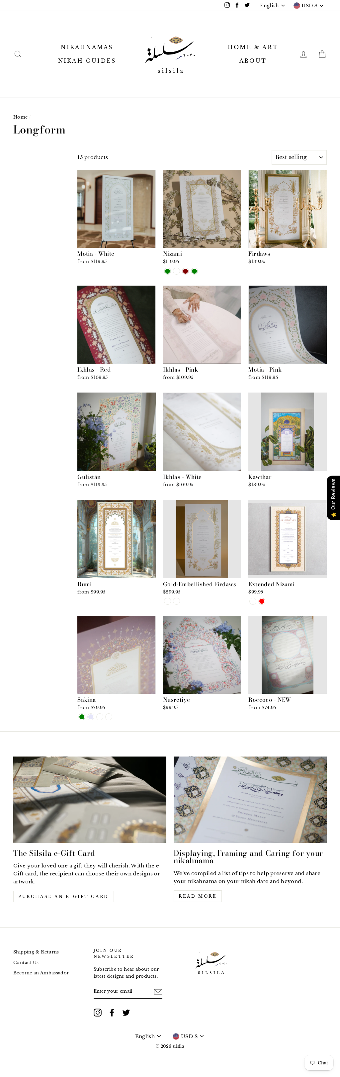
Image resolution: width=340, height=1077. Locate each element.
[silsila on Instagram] (98, 1013)
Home (20, 117)
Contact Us (26, 962)
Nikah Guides (87, 60)
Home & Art (253, 47)
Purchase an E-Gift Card (63, 896)
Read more (198, 896)
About (253, 60)
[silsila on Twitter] (126, 1013)
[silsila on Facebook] (112, 1013)
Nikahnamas (87, 47)
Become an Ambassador (41, 972)
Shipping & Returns (36, 951)
